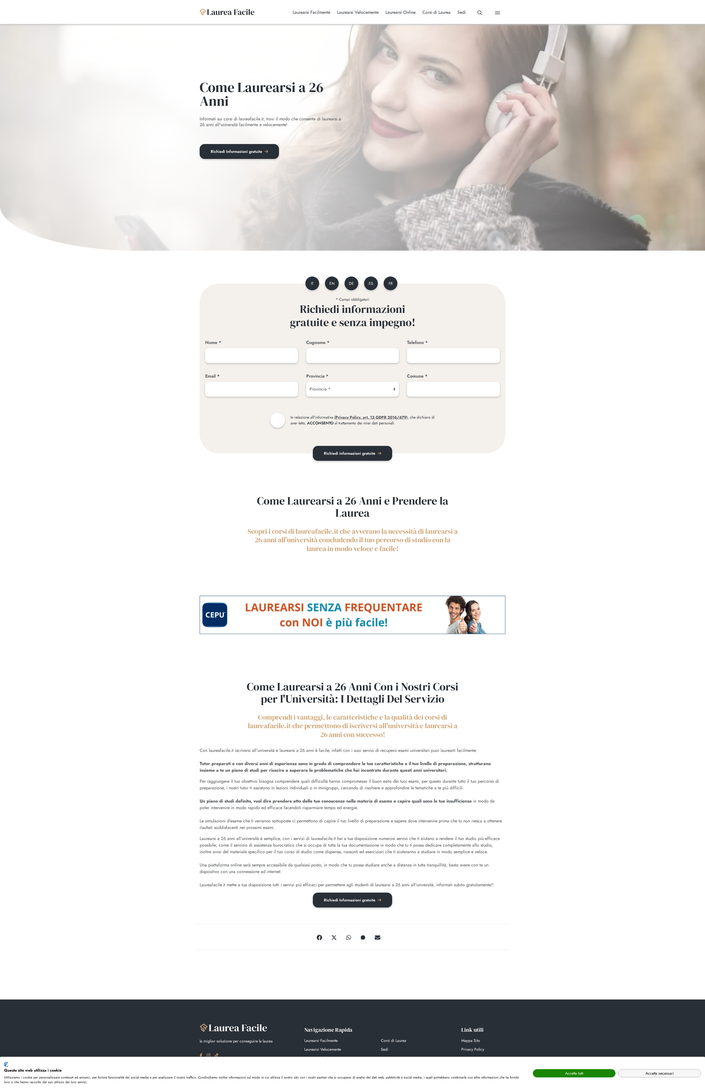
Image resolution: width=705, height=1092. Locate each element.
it (312, 283)
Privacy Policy (472, 1049)
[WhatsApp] (348, 937)
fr (391, 283)
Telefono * (417, 342)
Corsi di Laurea (393, 1040)
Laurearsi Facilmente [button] (311, 12)
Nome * (213, 342)
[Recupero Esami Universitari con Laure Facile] (227, 12)
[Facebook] (319, 937)
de (351, 283)
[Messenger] (363, 937)
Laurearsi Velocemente (322, 1049)
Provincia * (317, 376)
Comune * (417, 376)
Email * (212, 376)
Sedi (384, 1049)
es (371, 283)
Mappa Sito (470, 1040)
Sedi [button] (461, 12)
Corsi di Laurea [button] (436, 12)
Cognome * (317, 342)
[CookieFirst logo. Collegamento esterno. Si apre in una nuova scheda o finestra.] (6, 1064)
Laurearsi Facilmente (321, 1040)
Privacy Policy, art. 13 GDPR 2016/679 (370, 417)
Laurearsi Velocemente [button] (358, 12)
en (332, 283)
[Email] (377, 937)
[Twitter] (334, 937)
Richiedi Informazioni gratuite (237, 151)
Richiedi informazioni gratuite (350, 453)
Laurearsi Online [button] (401, 12)
